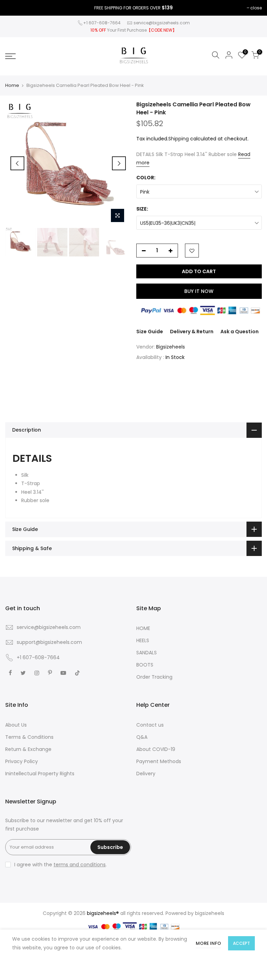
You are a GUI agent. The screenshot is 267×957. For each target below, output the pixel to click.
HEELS (142, 640)
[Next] (119, 163)
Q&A (141, 737)
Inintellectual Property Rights (39, 773)
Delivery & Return (191, 331)
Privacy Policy (21, 761)
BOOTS (144, 664)
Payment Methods (158, 761)
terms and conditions (80, 864)
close (256, 8)
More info (208, 943)
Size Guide (149, 331)
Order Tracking (154, 676)
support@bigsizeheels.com (49, 642)
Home (12, 85)
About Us (16, 724)
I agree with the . (60, 864)
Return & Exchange (28, 749)
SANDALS (146, 652)
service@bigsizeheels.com (162, 23)
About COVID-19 (155, 749)
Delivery (145, 773)
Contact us (150, 724)
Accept (241, 943)
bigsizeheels (209, 913)
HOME (143, 628)
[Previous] (17, 163)
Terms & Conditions (29, 737)
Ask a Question (239, 331)
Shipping (178, 138)
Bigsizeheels (170, 346)
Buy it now (198, 291)
